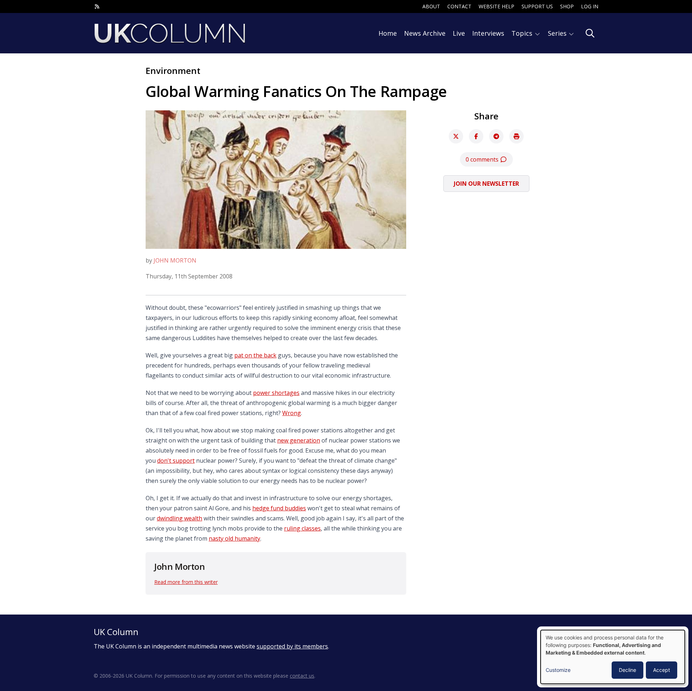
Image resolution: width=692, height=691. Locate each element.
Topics (522, 33)
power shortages (276, 393)
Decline (627, 670)
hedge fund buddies (279, 508)
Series (558, 33)
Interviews (488, 33)
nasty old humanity (234, 538)
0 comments (483, 159)
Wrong (291, 413)
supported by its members (292, 646)
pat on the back (255, 355)
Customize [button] (558, 670)
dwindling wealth (179, 518)
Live (459, 33)
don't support (176, 461)
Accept (661, 670)
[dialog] (613, 657)
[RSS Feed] (97, 6)
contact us (302, 675)
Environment (173, 70)
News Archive (424, 33)
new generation (298, 440)
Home (387, 33)
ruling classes (302, 528)
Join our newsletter (486, 184)
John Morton (175, 260)
